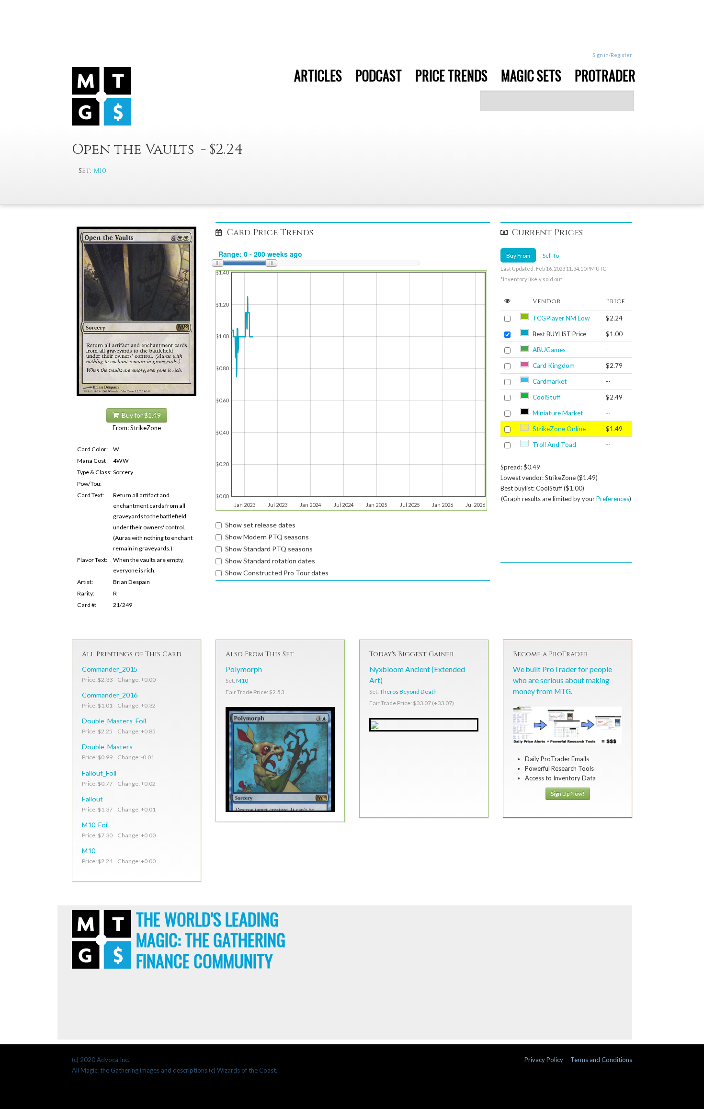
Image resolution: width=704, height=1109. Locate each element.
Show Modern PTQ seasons (267, 537)
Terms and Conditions (601, 1059)
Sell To (551, 255)
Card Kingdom (554, 365)
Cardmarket (550, 381)
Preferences (612, 499)
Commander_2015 (109, 669)
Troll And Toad (554, 444)
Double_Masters (107, 747)
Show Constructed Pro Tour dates (277, 573)
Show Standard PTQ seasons (269, 549)
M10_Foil (95, 825)
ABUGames (549, 350)
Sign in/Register (612, 55)
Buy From (518, 255)
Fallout (92, 799)
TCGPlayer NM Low (561, 318)
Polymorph (244, 669)
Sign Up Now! (568, 793)
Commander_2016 (109, 695)
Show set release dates (260, 525)
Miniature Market (558, 413)
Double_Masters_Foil (114, 721)
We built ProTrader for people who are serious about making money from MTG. (562, 680)
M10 (99, 170)
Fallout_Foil (99, 773)
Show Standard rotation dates (270, 561)
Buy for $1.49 (140, 415)
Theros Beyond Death (408, 691)
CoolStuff (546, 397)
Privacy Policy (543, 1059)
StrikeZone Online (559, 429)
